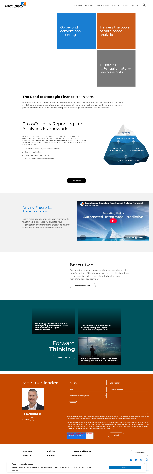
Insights (115, 5)
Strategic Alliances (81, 451)
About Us (135, 5)
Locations (77, 455)
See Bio (25, 419)
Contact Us (140, 453)
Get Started (63, 181)
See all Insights (64, 357)
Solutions (78, 5)
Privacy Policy (110, 428)
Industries (89, 5)
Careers (125, 5)
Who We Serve (102, 5)
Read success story (82, 286)
